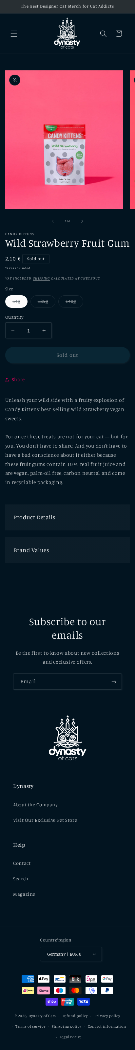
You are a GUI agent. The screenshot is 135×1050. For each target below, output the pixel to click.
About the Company (35, 804)
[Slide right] (82, 221)
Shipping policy (66, 1026)
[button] (13, 33)
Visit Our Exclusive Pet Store (45, 820)
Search (21, 878)
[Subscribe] (114, 681)
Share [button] (18, 379)
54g (20, 302)
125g (46, 302)
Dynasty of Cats (42, 1015)
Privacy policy (107, 1015)
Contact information (107, 1026)
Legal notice (71, 1037)
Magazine (24, 894)
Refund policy (75, 1015)
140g (74, 302)
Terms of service (30, 1026)
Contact (21, 863)
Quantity (14, 317)
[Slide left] (53, 221)
